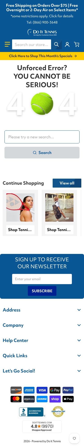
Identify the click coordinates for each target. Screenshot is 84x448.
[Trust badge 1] (31, 412)
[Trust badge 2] (58, 412)
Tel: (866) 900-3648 (42, 22)
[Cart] (76, 44)
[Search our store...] (56, 44)
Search (45, 152)
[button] (7, 44)
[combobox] (37, 44)
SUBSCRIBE (42, 290)
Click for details (61, 16)
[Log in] (67, 44)
